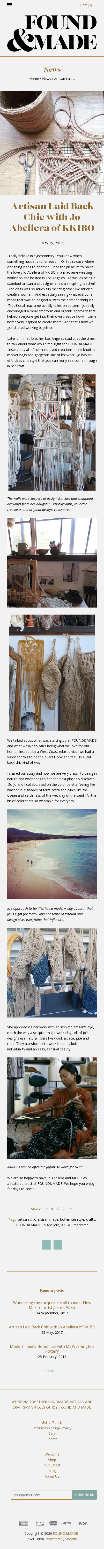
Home (34, 78)
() (86, 5)
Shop (52, 1459)
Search (52, 1439)
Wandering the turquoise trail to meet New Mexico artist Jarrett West (52, 1305)
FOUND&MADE (28, 1225)
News (46, 78)
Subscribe (52, 1370)
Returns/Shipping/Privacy (52, 1428)
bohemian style (72, 1219)
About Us (52, 1476)
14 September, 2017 (52, 1313)
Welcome (52, 1454)
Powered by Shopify (61, 1539)
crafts (90, 1219)
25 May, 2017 (52, 1332)
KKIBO (66, 1225)
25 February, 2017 (52, 1356)
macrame (81, 1225)
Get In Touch (52, 1422)
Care (52, 1433)
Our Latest (52, 1465)
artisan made (48, 1219)
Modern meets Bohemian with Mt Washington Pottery (52, 1349)
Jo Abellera (51, 1225)
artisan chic (27, 1219)
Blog (52, 1470)
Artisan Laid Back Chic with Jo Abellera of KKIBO (52, 1327)
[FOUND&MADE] (52, 33)
